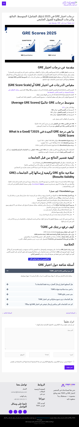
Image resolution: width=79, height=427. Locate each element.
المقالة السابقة (71, 313)
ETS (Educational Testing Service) (43, 418)
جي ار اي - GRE (62, 23)
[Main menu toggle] (4, 4)
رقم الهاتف (23, 396)
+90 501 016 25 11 (20, 399)
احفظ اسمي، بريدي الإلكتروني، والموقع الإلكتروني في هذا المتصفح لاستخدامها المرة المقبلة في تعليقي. (41, 361)
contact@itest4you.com (19, 392)
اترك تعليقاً (71, 23)
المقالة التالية (7, 313)
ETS (63, 107)
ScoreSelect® (38, 184)
